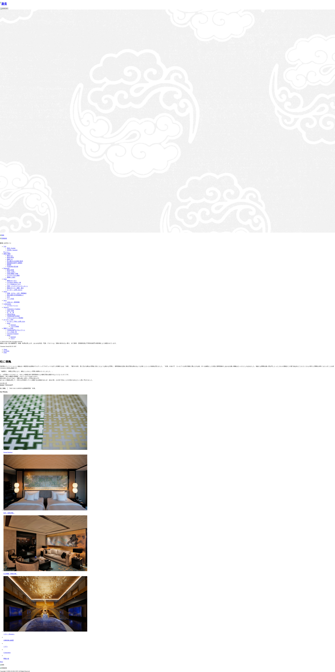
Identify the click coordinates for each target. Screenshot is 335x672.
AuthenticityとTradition (13, 309)
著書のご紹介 (11, 277)
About (5, 349)
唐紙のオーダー (12, 280)
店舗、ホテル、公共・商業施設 (17, 293)
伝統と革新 (10, 311)
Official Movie (11, 314)
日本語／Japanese (12, 250)
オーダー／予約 (8, 319)
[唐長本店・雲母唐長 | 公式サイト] (3, 3)
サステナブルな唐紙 (13, 275)
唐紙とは (10, 259)
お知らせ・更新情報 (13, 302)
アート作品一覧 (12, 332)
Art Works (6, 351)
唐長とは (10, 255)
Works (5, 291)
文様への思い (11, 272)
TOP (4, 246)
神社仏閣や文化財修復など (15, 295)
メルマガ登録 (14, 326)
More (1, 661)
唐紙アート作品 (8, 328)
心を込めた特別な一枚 (14, 282)
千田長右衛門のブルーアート (16, 330)
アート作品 (10, 298)
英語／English (11, 248)
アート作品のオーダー (14, 284)
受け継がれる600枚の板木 (15, 261)
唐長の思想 (10, 270)
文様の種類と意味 (12, 273)
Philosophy (6, 268)
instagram (13, 325)
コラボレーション (12, 305)
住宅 (8, 297)
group (8, 323)
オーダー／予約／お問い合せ (16, 321)
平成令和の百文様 (12, 266)
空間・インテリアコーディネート (17, 286)
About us (6, 307)
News (6, 252)
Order (5, 279)
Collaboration (7, 304)
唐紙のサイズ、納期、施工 (15, 288)
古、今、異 (10, 312)
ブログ (12, 338)
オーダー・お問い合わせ (14, 290)
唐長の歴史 (10, 257)
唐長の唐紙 (6, 253)
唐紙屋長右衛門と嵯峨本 (14, 263)
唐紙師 (9, 264)
